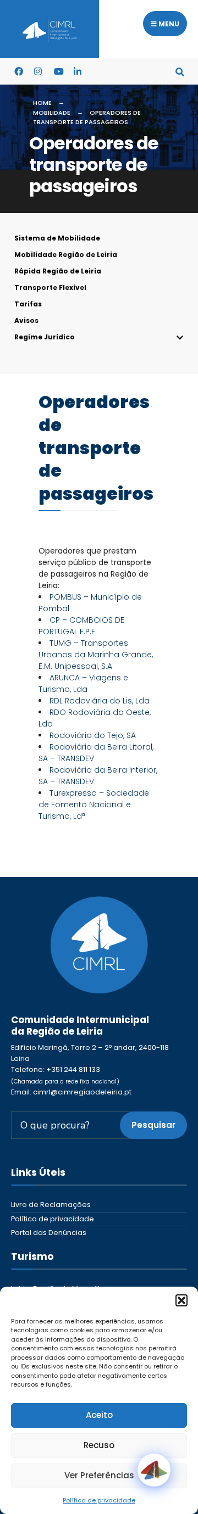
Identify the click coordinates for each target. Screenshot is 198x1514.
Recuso (99, 1445)
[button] (181, 1300)
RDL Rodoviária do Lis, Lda (100, 700)
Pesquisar (153, 1125)
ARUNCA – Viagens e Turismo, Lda (83, 683)
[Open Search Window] (180, 71)
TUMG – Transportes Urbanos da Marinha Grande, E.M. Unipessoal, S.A (95, 655)
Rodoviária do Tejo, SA (93, 735)
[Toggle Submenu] (99, 337)
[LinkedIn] (77, 71)
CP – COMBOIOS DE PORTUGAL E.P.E (81, 625)
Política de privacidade (99, 1500)
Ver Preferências (99, 1475)
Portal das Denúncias (48, 1232)
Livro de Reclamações (51, 1204)
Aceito (99, 1415)
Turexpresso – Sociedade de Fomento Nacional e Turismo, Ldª (93, 804)
